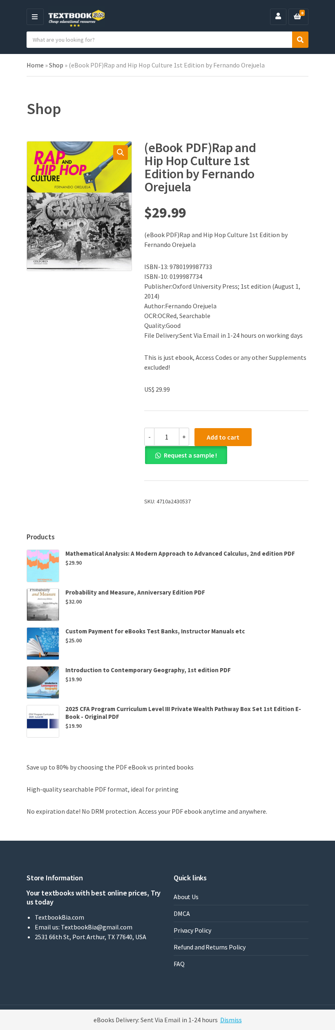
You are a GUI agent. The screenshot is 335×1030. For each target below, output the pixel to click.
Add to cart (223, 437)
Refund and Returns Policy (210, 947)
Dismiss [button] (231, 1020)
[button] (120, 152)
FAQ (179, 964)
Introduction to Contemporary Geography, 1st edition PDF (148, 670)
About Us (186, 897)
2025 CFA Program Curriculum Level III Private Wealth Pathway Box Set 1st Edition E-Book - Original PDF (183, 712)
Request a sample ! (190, 455)
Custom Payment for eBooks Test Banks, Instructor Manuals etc (155, 631)
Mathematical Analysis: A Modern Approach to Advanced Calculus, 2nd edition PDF (180, 553)
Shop (56, 65)
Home (35, 65)
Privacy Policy (192, 930)
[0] (297, 16)
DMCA (182, 913)
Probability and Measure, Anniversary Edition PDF (135, 592)
